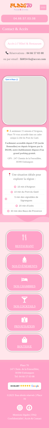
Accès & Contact (32, 418)
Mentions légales (21, 414)
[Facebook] (29, 408)
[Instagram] (20, 408)
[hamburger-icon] (43, 7)
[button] (24, 386)
